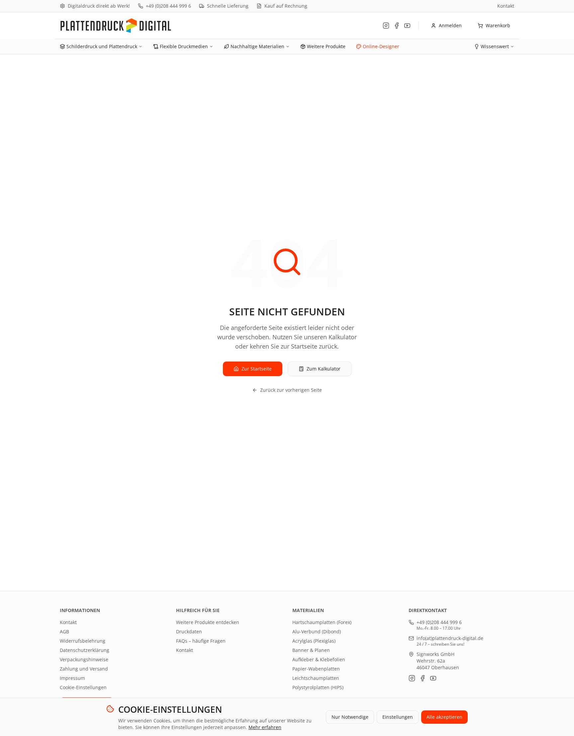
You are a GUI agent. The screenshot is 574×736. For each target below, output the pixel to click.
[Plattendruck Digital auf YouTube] (407, 25)
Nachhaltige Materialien (257, 46)
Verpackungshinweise (84, 659)
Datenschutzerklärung (84, 650)
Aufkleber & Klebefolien (318, 659)
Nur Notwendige (350, 717)
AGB (64, 631)
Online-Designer (381, 46)
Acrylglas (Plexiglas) (313, 641)
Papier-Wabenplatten (316, 669)
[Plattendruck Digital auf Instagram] (386, 25)
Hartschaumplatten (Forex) (321, 622)
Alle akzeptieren (444, 717)
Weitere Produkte (326, 46)
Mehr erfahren (264, 727)
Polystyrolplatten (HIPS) (317, 687)
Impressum (72, 678)
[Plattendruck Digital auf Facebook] (396, 25)
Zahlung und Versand (84, 669)
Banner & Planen (311, 650)
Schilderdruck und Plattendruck (101, 46)
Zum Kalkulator (323, 369)
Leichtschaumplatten (315, 678)
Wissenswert (495, 46)
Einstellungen (397, 717)
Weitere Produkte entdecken (207, 622)
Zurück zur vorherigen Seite (291, 390)
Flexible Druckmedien (184, 46)
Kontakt (505, 6)
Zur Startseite (256, 369)
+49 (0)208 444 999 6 (168, 6)
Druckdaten (189, 631)
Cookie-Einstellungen (83, 687)
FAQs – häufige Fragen (201, 641)
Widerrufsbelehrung (82, 641)
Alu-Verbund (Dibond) (316, 631)
